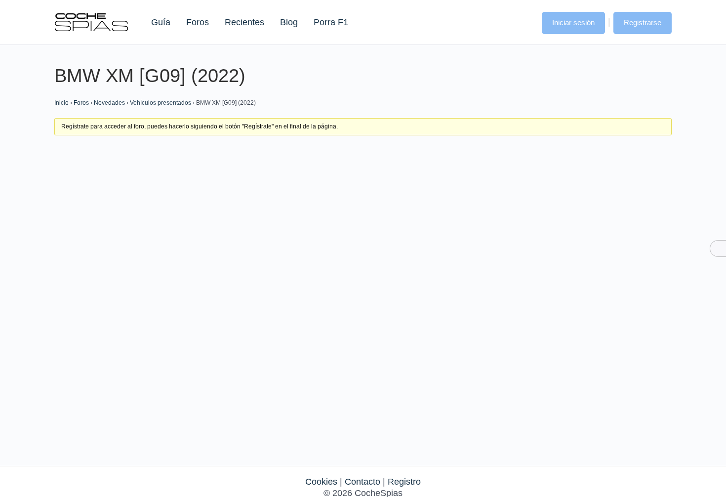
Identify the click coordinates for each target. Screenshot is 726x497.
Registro (404, 482)
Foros (197, 22)
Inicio (61, 102)
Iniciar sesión (573, 22)
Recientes (244, 22)
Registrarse (642, 22)
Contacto (362, 482)
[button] (524, 22)
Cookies (321, 482)
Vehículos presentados (160, 102)
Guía (160, 22)
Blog (289, 22)
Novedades (109, 102)
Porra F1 (330, 22)
